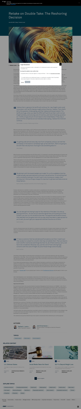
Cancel (22, 82)
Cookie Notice (13, 4)
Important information (55, 73)
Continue (27, 81)
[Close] (79, 2)
